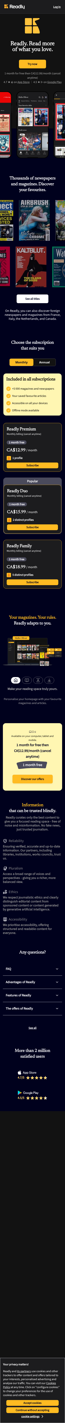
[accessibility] (38, 680)
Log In (57, 7)
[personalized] (16, 680)
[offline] (49, 680)
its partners (24, 1371)
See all (32, 1028)
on (22, 82)
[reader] (27, 680)
